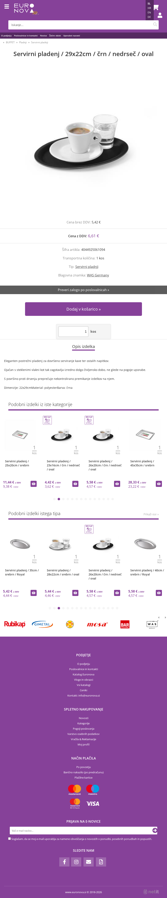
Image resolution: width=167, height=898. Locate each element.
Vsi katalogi (83, 685)
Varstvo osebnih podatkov (83, 734)
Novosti (83, 718)
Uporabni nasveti (71, 35)
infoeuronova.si (89, 695)
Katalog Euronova (83, 674)
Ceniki (83, 690)
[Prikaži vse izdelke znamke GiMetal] (42, 624)
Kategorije (83, 723)
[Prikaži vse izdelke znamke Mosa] (97, 624)
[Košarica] (155, 7)
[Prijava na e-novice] (155, 830)
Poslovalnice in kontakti (26, 35)
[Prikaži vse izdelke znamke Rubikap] (14, 624)
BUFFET (10, 42)
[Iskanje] (155, 24)
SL (149, 3)
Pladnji (23, 42)
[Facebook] (64, 862)
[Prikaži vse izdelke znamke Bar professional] (124, 624)
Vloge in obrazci (83, 679)
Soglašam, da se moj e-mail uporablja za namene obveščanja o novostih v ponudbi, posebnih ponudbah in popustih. (81, 839)
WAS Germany (98, 275)
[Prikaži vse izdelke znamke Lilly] (69, 624)
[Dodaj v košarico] (34, 484)
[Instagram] (76, 862)
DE (149, 17)
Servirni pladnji (39, 42)
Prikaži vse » (151, 514)
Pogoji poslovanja (83, 728)
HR (149, 8)
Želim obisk (55, 35)
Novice (43, 35)
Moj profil (83, 744)
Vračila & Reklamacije (83, 739)
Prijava (158, 19)
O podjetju (6, 35)
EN (149, 12)
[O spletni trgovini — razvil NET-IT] (151, 891)
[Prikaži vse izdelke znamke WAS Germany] (152, 624)
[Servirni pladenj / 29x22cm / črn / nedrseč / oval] (83, 143)
